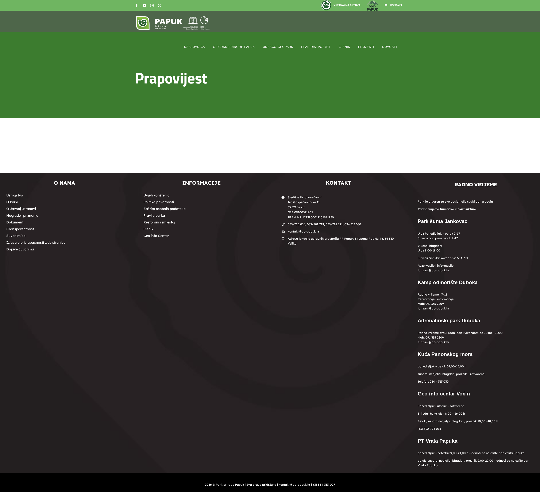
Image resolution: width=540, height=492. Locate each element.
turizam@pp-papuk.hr (433, 270)
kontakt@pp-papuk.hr (303, 231)
